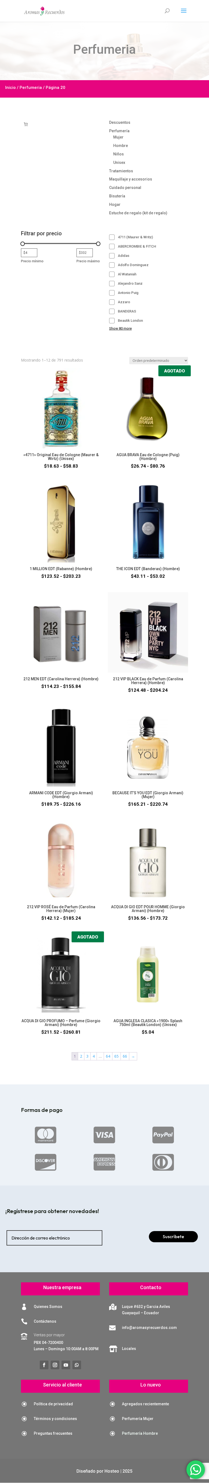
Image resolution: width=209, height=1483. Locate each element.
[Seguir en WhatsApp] (76, 1365)
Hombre (120, 145)
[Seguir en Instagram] (55, 1365)
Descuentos (119, 122)
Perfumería (119, 131)
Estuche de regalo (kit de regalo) (138, 213)
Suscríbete (173, 1236)
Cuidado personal (125, 187)
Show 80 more (120, 328)
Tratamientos (121, 171)
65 (116, 1056)
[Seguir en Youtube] (66, 1365)
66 (125, 1056)
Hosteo (111, 1471)
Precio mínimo (32, 261)
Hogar (115, 204)
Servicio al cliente (62, 1385)
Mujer (118, 137)
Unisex (119, 162)
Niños (118, 154)
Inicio (10, 87)
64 (108, 1056)
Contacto (150, 1287)
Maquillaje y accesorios (130, 179)
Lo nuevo (150, 1385)
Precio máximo (88, 261)
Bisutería (117, 196)
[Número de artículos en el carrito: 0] (25, 124)
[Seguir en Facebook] (44, 1365)
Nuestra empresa (62, 1287)
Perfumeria (31, 87)
